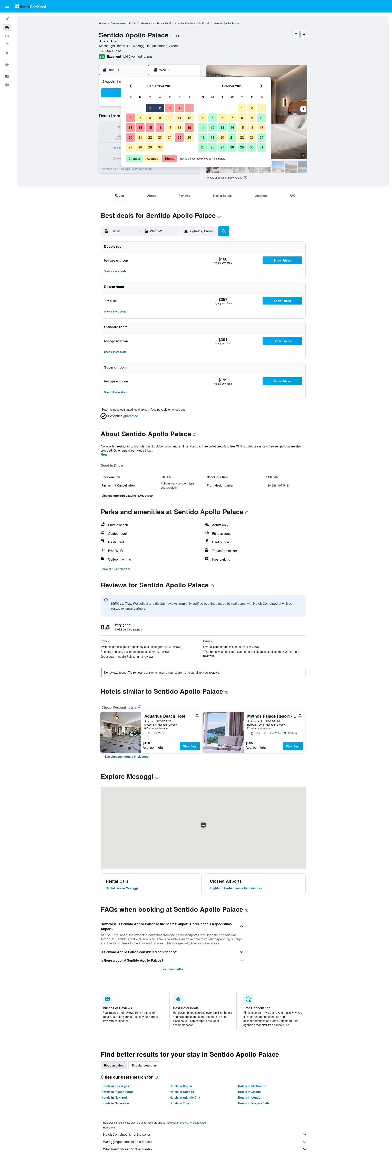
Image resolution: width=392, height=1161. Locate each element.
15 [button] (150, 127)
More (104, 454)
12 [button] (189, 117)
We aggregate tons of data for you (127, 1141)
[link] (127, 756)
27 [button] (130, 147)
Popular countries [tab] (144, 1065)
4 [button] (179, 108)
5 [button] (189, 108)
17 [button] (170, 127)
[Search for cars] (7, 36)
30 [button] (160, 147)
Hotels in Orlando (182, 1092)
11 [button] (179, 117)
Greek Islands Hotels (152, 23)
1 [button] (150, 108)
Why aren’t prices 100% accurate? (128, 1149)
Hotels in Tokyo (181, 1103)
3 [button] (170, 108)
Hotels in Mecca (181, 1086)
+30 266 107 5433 (112, 50)
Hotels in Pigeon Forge (117, 1092)
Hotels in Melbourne (252, 1086)
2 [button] (160, 108)
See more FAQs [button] (172, 969)
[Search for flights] (7, 19)
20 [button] (130, 137)
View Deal (190, 746)
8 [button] (150, 117)
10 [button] (170, 117)
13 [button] (130, 127)
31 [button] (261, 147)
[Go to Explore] (7, 53)
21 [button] (140, 137)
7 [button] (140, 117)
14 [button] (140, 127)
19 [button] (189, 127)
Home (102, 23)
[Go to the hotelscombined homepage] (31, 6)
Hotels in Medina (250, 1092)
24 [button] (170, 137)
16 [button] (160, 127)
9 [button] (160, 117)
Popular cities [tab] (113, 1065)
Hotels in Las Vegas (115, 1086)
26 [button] (189, 137)
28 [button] (140, 147)
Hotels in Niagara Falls (254, 1103)
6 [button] (130, 117)
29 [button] (150, 147)
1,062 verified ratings (137, 56)
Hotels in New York (114, 1097)
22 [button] (150, 137)
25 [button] (179, 137)
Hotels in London (250, 1097)
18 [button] (179, 127)
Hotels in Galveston (115, 1103)
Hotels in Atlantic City (185, 1097)
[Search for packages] (7, 44)
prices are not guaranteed (191, 1122)
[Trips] (7, 65)
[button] (6, 6)
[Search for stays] (7, 27)
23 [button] (160, 137)
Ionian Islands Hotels (189, 23)
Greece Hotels (119, 23)
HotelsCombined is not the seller (126, 1134)
